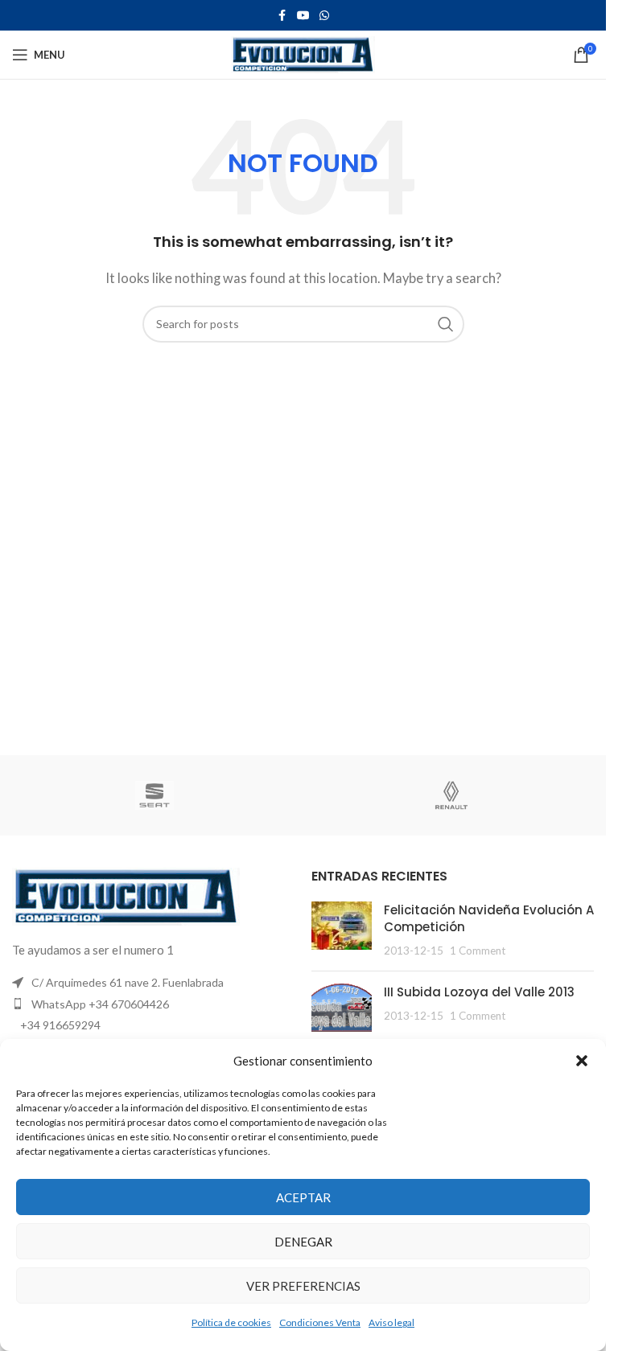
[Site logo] (303, 53)
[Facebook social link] (282, 16)
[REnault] (451, 795)
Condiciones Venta (319, 1322)
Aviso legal (391, 1322)
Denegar (303, 1241)
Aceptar (303, 1197)
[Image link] (126, 895)
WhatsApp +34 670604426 (100, 1004)
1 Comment (477, 950)
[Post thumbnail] (341, 930)
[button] (582, 1061)
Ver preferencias (303, 1286)
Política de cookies (231, 1322)
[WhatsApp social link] (324, 16)
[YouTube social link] (303, 16)
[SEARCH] (445, 324)
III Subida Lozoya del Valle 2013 (479, 991)
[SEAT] (154, 795)
